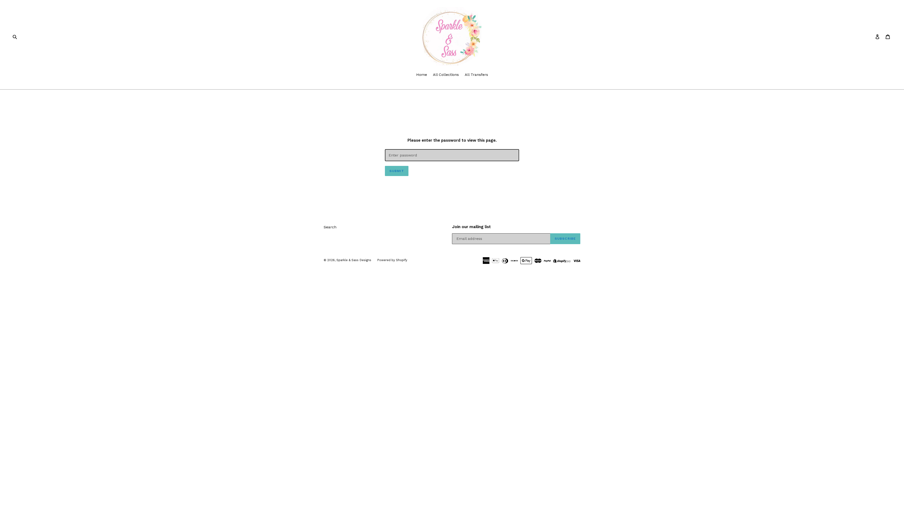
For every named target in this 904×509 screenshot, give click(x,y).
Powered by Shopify (392, 260)
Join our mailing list (471, 226)
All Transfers (476, 74)
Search (330, 227)
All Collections (446, 74)
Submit (396, 171)
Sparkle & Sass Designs (353, 260)
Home (421, 74)
